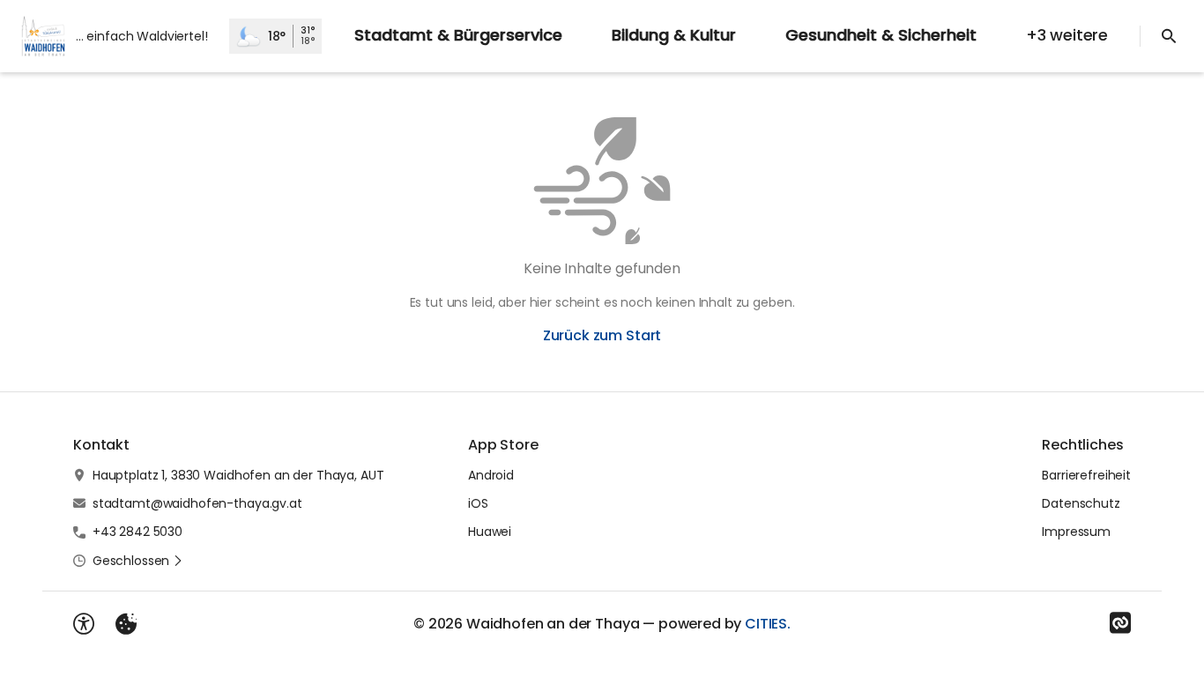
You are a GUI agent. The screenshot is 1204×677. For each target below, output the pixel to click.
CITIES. (768, 624)
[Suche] (1169, 36)
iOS (478, 503)
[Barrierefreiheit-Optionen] (83, 624)
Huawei (489, 531)
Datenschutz (1080, 503)
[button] (138, 560)
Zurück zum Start (602, 335)
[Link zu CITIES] (1120, 623)
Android (491, 475)
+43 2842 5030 (137, 531)
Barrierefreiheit (1086, 475)
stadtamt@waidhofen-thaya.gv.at (197, 503)
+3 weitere (1067, 35)
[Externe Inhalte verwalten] (126, 624)
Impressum (1076, 531)
